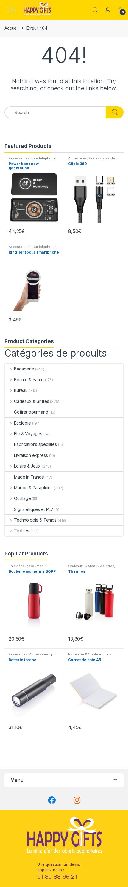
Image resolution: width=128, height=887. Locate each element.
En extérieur (18, 566)
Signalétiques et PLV (33, 509)
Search (95, 10)
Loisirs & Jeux (27, 465)
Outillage (22, 498)
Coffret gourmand (31, 411)
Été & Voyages (28, 433)
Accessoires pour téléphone (32, 158)
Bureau (21, 390)
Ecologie (22, 422)
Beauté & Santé (29, 379)
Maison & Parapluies (33, 487)
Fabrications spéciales (35, 444)
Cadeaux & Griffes (31, 401)
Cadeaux (75, 566)
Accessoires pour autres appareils (34, 656)
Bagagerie (24, 368)
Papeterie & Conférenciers (90, 654)
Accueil (11, 28)
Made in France (29, 476)
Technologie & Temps (35, 519)
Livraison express (31, 455)
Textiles (21, 530)
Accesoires (77, 158)
